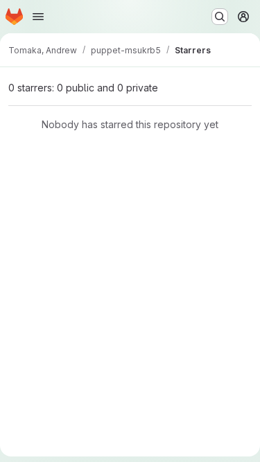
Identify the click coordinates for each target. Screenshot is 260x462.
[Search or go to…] (219, 16)
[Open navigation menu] (38, 17)
